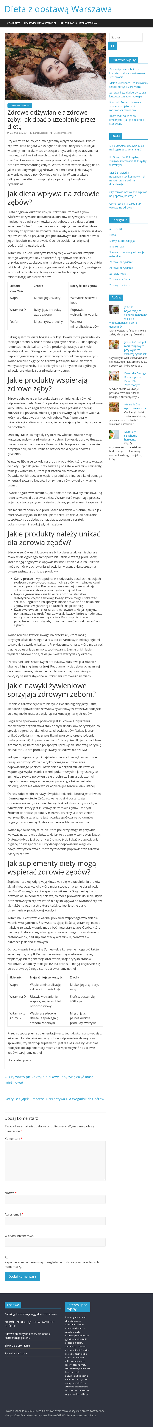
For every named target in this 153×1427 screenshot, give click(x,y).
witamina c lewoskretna (76, 1386)
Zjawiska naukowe (16, 1353)
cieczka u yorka (72, 1332)
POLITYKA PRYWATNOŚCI (40, 23)
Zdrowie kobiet (118, 273)
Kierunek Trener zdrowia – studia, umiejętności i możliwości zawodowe (125, 106)
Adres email (14, 1214)
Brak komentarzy (62, 132)
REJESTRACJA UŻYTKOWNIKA (78, 23)
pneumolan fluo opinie (76, 1376)
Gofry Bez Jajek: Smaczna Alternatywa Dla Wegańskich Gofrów (54, 1102)
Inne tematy (116, 246)
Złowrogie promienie (17, 1345)
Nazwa (11, 1193)
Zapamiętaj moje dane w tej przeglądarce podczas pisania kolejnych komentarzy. (52, 1264)
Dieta (112, 235)
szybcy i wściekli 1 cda (75, 1383)
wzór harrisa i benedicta (77, 1390)
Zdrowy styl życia (119, 279)
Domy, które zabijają (122, 240)
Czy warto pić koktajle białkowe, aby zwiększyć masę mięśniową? (49, 1079)
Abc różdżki (116, 229)
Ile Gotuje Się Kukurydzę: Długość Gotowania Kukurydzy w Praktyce (127, 161)
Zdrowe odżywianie (19, 105)
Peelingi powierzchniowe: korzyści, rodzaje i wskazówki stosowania (127, 73)
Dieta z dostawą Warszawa (58, 9)
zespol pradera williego (76, 1394)
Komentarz (14, 1139)
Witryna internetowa (19, 1236)
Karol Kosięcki (41, 132)
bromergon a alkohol (75, 1317)
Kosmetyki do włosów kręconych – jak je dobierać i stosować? (126, 119)
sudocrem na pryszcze (76, 1379)
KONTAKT (13, 23)
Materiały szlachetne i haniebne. (131, 435)
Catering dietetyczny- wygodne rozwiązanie (31, 1314)
